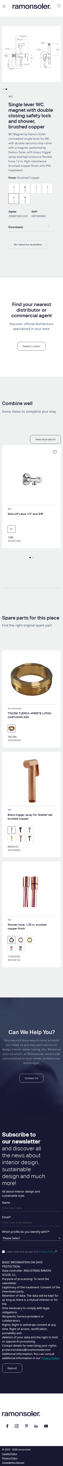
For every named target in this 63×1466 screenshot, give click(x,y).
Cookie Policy (9, 1453)
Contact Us (31, 1078)
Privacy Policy (47, 1252)
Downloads (15, 227)
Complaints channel (13, 1462)
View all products (45, 439)
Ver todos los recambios (28, 244)
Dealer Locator (31, 346)
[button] (3, 89)
